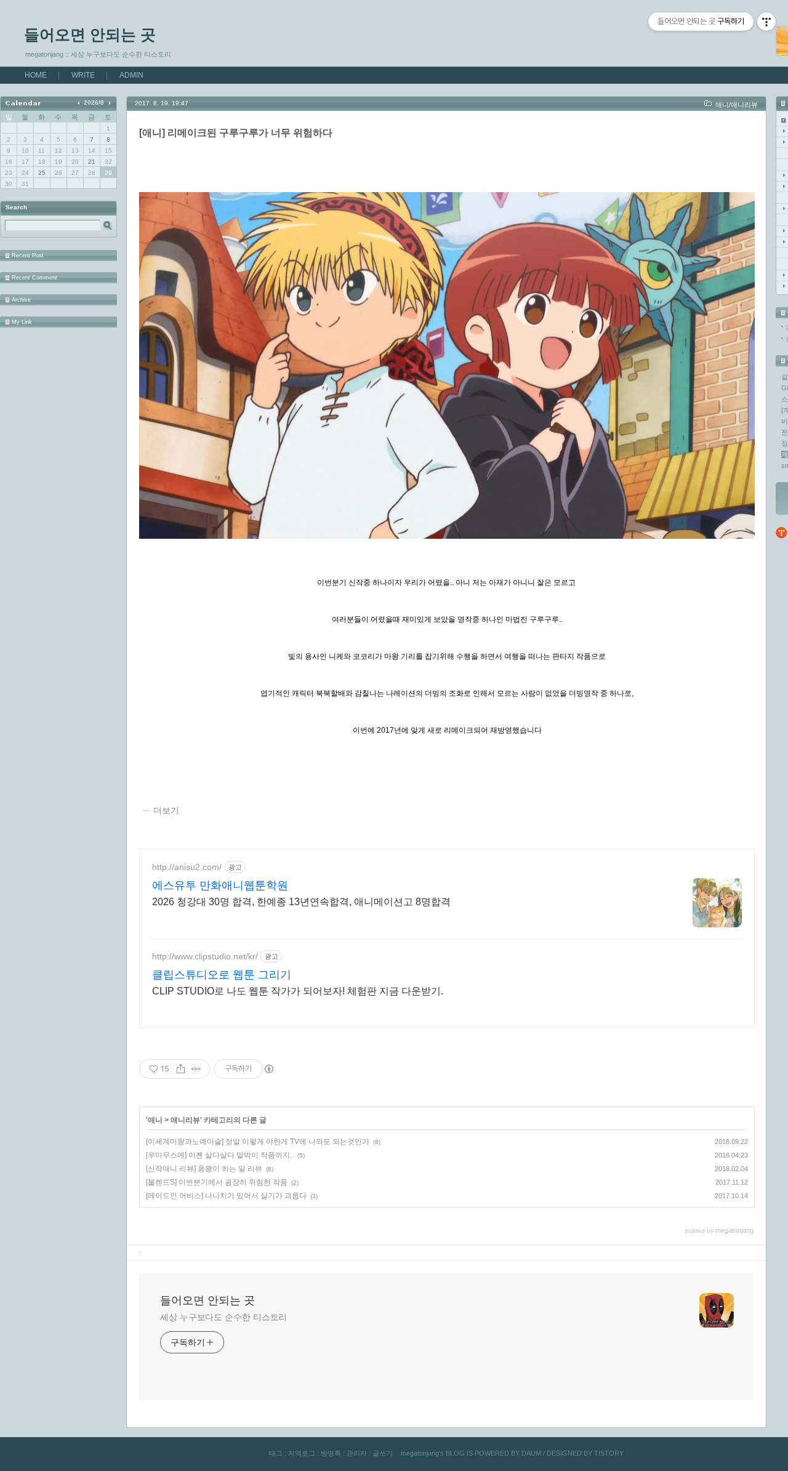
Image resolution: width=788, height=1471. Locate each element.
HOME (36, 75)
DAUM (531, 1453)
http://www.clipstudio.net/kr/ (205, 956)
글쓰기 (382, 1453)
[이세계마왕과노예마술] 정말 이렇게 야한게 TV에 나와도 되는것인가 (257, 1141)
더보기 (166, 810)
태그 (276, 1453)
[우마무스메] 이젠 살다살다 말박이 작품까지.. (220, 1155)
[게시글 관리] (196, 1069)
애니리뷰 (185, 1120)
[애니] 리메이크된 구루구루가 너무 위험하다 (235, 132)
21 (91, 161)
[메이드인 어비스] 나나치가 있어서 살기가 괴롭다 (226, 1195)
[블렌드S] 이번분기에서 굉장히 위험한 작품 (216, 1182)
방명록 (331, 1453)
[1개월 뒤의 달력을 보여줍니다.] (109, 102)
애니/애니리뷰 (736, 104)
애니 (155, 1120)
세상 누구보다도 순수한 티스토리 (223, 1317)
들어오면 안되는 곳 (90, 34)
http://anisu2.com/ (187, 867)
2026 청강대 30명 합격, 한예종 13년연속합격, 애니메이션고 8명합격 (301, 902)
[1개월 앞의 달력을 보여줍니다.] (80, 102)
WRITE (83, 75)
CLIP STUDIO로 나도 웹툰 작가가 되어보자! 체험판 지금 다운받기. (297, 991)
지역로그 (301, 1453)
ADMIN (131, 75)
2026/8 (94, 102)
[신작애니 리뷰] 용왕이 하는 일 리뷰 (204, 1168)
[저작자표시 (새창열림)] (268, 1069)
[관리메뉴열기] (766, 21)
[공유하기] (180, 1069)
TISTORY (609, 1453)
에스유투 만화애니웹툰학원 (220, 885)
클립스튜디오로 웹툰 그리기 (221, 975)
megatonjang (420, 1453)
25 (42, 172)
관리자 (357, 1453)
